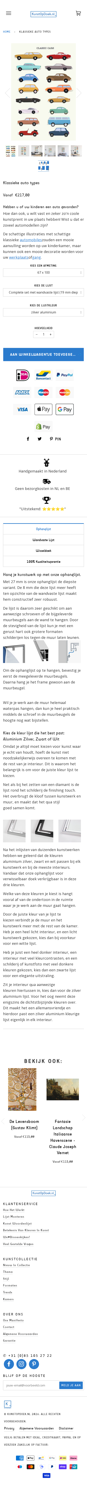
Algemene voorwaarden (20, 1334)
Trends (7, 1292)
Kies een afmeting (43, 265)
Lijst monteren (13, 1216)
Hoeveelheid (44, 328)
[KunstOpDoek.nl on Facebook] (9, 1365)
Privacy (9, 1428)
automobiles (31, 239)
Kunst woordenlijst (17, 1223)
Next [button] (76, 93)
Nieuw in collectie (16, 1265)
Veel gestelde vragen (18, 1244)
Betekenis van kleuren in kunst (26, 1230)
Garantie (9, 1340)
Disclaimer (66, 1428)
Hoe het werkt (13, 1210)
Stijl (6, 1279)
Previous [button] (10, 93)
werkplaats (19, 257)
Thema (8, 1272)
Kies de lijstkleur (43, 305)
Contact (8, 1327)
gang (36, 257)
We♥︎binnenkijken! (16, 1237)
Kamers (8, 1299)
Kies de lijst (43, 285)
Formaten (10, 1285)
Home (7, 31)
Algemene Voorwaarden (36, 1428)
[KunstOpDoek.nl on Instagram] (21, 1365)
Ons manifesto (13, 1320)
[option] (43, 92)
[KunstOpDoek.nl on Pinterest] (34, 1365)
